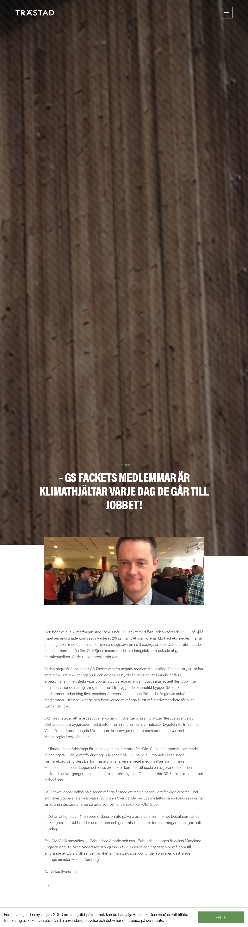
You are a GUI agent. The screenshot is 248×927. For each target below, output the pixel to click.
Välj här (221, 917)
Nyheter (125, 465)
